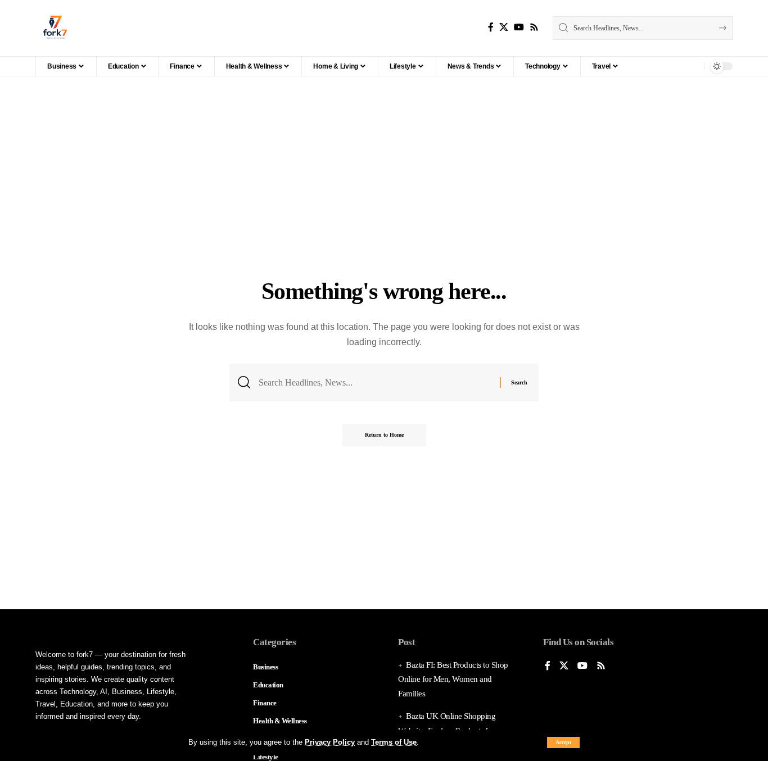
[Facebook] (490, 27)
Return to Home (384, 435)
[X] (503, 27)
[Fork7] (55, 28)
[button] (563, 742)
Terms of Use (394, 742)
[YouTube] (519, 27)
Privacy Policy (330, 742)
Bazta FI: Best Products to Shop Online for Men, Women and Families (453, 679)
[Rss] (534, 27)
